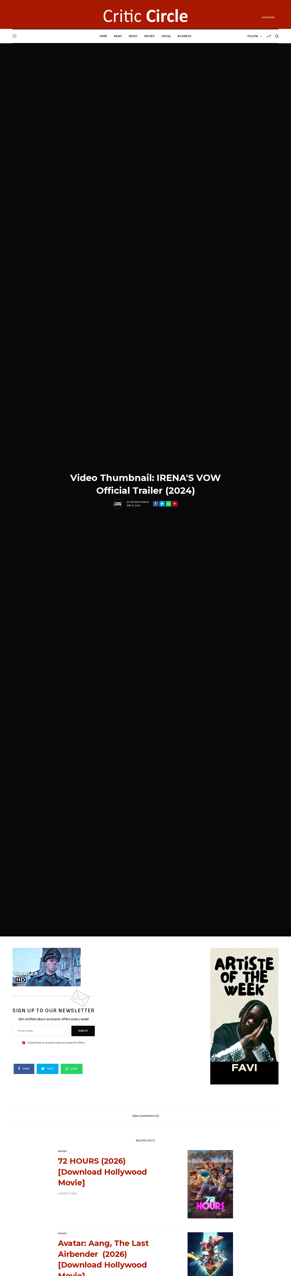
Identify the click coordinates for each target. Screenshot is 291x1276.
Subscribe (268, 17)
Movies (62, 1151)
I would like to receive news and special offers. (56, 1042)
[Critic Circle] (145, 15)
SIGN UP (83, 1031)
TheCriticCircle (139, 502)
